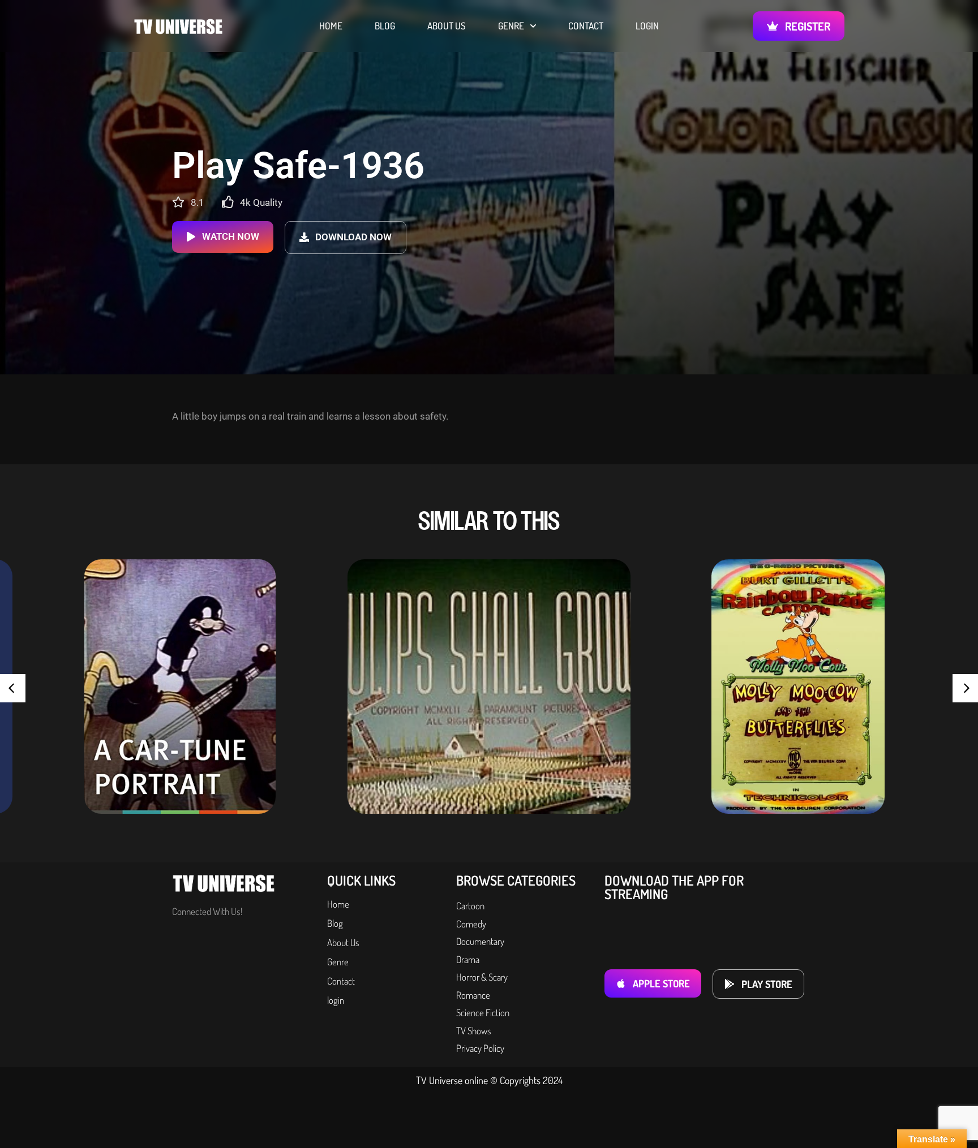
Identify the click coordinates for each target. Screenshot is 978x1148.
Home (330, 26)
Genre (511, 26)
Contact (585, 26)
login (647, 26)
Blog (385, 26)
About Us (446, 26)
